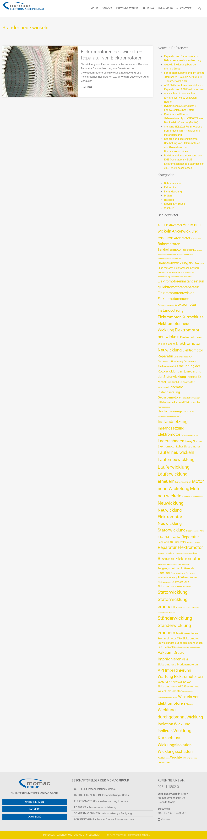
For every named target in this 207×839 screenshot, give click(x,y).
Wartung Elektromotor (177, 676)
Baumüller (187, 250)
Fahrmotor (170, 187)
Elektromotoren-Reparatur (181, 277)
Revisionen (162, 564)
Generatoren (163, 388)
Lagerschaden (171, 440)
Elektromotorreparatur (183, 357)
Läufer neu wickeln (176, 452)
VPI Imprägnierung (174, 670)
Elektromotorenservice (175, 299)
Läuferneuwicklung (176, 459)
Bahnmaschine (172, 183)
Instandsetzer (175, 416)
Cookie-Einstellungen (87, 835)
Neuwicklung (171, 503)
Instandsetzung (173, 191)
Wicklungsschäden (175, 751)
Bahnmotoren (169, 244)
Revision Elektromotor (179, 558)
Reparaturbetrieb (193, 542)
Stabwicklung (164, 582)
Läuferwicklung (174, 467)
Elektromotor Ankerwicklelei (169, 272)
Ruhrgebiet (190, 573)
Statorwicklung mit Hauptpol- (187, 607)
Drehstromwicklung (173, 263)
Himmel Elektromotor (187, 402)
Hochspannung (164, 407)
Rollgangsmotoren (169, 568)
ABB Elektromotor (170, 225)
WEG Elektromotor (189, 686)
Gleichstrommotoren (191, 398)
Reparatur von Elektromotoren (170, 553)
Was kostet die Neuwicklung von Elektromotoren (180, 681)
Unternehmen (34, 801)
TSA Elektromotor (188, 638)
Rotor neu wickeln (178, 573)
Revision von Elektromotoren (178, 564)
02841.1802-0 (168, 787)
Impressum (49, 835)
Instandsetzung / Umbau (95, 789)
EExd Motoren (197, 263)
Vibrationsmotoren (186, 664)
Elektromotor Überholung (170, 361)
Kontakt (165, 819)
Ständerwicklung (175, 618)
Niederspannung (192, 531)
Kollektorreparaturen (189, 435)
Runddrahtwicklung (167, 577)
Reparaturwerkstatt (190, 553)
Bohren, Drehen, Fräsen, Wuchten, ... (105, 819)
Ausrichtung (196, 239)
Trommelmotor (167, 638)
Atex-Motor (182, 238)
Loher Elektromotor (188, 446)
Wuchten (169, 208)
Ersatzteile (192, 377)
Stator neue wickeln (183, 587)
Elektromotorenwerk (166, 305)
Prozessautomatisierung (95, 807)
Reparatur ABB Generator (172, 542)
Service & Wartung (174, 203)
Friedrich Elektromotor (181, 382)
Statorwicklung (173, 592)
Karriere (34, 809)
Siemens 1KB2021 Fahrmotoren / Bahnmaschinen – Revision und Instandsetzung (183, 130)
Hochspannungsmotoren (177, 411)
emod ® (172, 366)
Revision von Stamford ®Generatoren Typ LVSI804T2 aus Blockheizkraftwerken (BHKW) (183, 118)
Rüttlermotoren (187, 577)
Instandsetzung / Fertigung (103, 813)
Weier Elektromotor (170, 691)
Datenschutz (64, 835)
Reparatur (190, 536)
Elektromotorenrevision (176, 293)
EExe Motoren (165, 268)
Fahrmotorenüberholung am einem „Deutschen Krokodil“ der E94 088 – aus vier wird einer (184, 77)
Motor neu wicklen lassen (192, 497)
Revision (169, 199)
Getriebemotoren (170, 397)
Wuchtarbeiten (163, 758)
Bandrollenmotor (170, 249)
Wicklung (189, 704)
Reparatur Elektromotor (180, 547)
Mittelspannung (183, 482)
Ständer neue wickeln (166, 613)
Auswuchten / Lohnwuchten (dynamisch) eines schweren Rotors (180, 97)
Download (34, 816)
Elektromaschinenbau (186, 268)
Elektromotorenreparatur (179, 287)
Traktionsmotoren (187, 633)
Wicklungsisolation (175, 744)
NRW (202, 531)
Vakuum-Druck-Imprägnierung (188, 647)
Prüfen (168, 195)
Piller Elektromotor (169, 537)
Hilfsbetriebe (166, 402)
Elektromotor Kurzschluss (181, 316)
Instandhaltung (164, 416)
